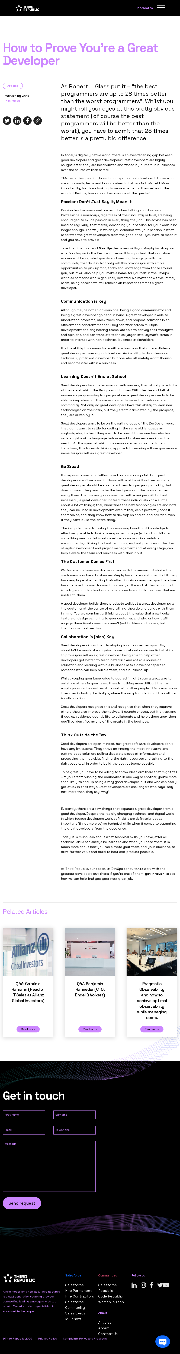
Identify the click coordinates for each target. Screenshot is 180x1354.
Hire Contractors (79, 1296)
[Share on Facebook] (27, 120)
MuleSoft (73, 1319)
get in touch (155, 874)
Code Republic (110, 1296)
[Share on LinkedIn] (17, 120)
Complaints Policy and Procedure (85, 1338)
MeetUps (106, 248)
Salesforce (74, 1285)
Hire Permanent (78, 1290)
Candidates (144, 8)
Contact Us (108, 1333)
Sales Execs (75, 1313)
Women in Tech (111, 1302)
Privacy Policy (47, 1338)
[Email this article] (37, 120)
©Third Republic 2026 (17, 1338)
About (103, 1328)
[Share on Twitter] (7, 120)
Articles (12, 86)
